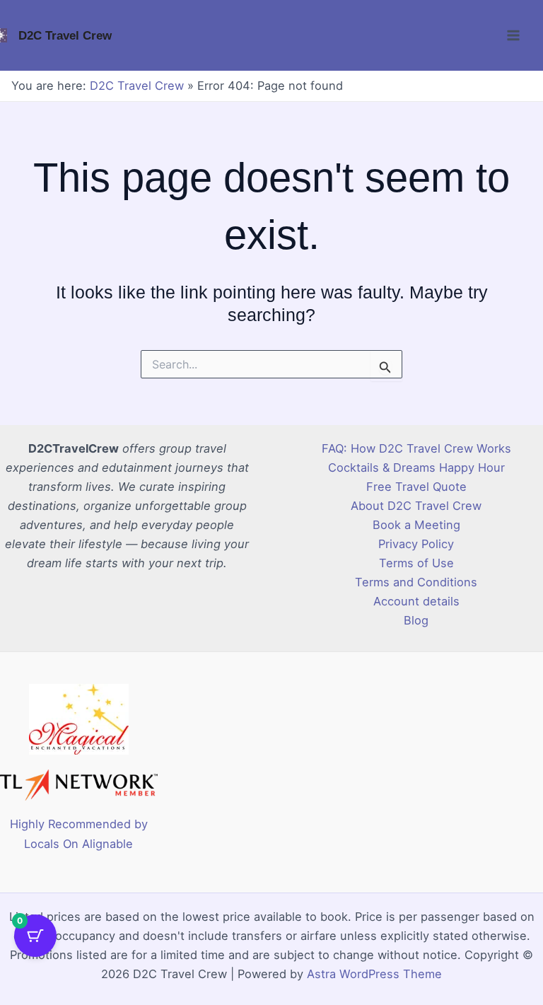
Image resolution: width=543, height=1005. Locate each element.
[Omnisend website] (271, 676)
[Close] (467, 314)
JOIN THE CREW (272, 587)
